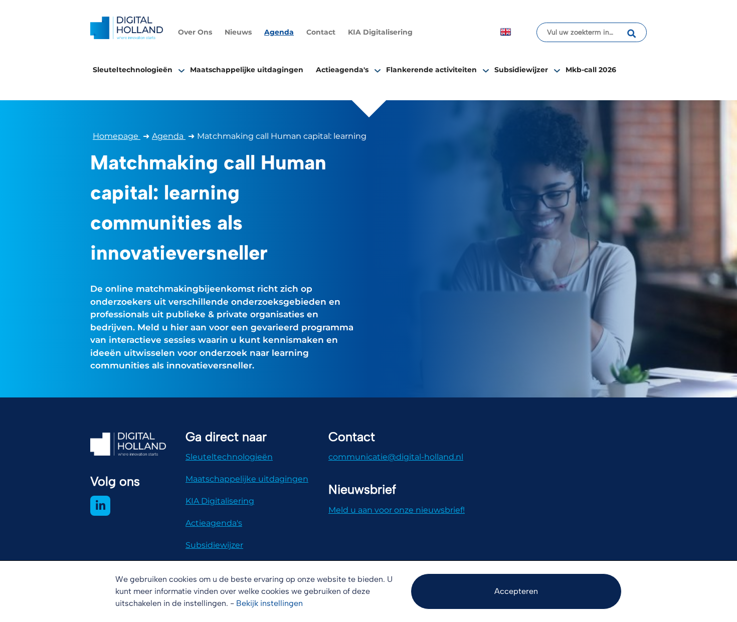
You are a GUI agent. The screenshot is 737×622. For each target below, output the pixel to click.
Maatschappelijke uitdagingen (246, 69)
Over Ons (195, 32)
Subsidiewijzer (521, 69)
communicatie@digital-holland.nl (395, 457)
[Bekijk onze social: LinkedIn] (100, 506)
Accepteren (516, 591)
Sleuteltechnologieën (132, 69)
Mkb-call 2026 (591, 69)
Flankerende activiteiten (431, 69)
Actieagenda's (342, 69)
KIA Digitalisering (380, 32)
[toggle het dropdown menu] (181, 70)
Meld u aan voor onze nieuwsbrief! (396, 510)
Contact (320, 32)
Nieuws (238, 32)
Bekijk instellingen (269, 603)
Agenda (279, 32)
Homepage (116, 136)
